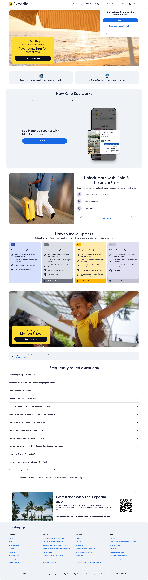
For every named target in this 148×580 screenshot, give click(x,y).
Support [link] (112, 538)
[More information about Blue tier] (27, 250)
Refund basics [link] (114, 548)
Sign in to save (31, 339)
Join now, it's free (33, 58)
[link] (120, 34)
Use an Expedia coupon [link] (117, 552)
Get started (44, 141)
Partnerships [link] (12, 548)
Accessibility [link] (79, 555)
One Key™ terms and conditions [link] (85, 548)
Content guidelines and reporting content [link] (88, 562)
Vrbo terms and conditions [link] (84, 552)
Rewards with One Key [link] (49, 562)
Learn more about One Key (120, 26)
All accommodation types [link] (50, 559)
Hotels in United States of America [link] (53, 542)
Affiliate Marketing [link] (14, 562)
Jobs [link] (10, 542)
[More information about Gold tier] (93, 250)
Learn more (106, 219)
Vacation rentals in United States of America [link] (55, 545)
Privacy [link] (78, 538)
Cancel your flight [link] (115, 545)
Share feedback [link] (20, 358)
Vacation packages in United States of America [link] (56, 548)
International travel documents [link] (119, 555)
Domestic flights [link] (47, 552)
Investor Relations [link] (14, 555)
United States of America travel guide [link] (54, 538)
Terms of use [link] (80, 545)
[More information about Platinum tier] (125, 250)
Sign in (136, 4)
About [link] (11, 538)
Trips (123, 4)
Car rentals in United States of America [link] (54, 555)
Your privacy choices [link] (82, 559)
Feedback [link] (12, 566)
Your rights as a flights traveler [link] (118, 559)
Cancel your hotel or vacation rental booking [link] (123, 542)
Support (115, 4)
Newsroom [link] (12, 552)
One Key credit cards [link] (49, 566)
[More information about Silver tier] (60, 250)
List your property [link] (14, 545)
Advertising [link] (12, 559)
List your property (102, 4)
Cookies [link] (78, 542)
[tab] (33, 100)
